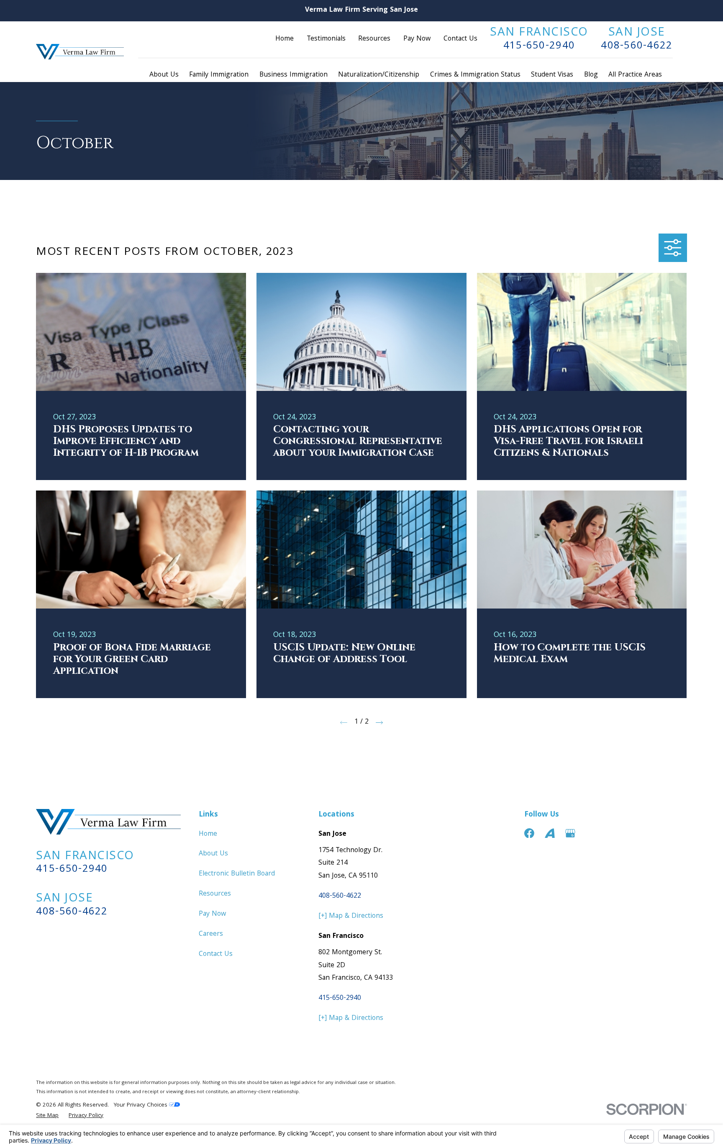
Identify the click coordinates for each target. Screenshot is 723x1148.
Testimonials (326, 39)
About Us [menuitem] (164, 75)
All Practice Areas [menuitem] (635, 75)
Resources (374, 39)
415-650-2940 (539, 46)
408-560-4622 (636, 46)
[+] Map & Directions (350, 916)
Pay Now (417, 39)
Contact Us (460, 39)
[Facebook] (529, 833)
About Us (213, 854)
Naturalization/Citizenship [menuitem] (378, 75)
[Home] (80, 52)
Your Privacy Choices (141, 1105)
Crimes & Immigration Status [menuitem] (475, 75)
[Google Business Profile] (570, 833)
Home (284, 39)
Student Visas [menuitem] (552, 75)
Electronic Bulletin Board (237, 874)
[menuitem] (47, 1116)
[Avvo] (550, 833)
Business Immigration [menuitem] (293, 75)
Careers (211, 934)
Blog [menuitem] (591, 75)
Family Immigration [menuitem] (219, 75)
